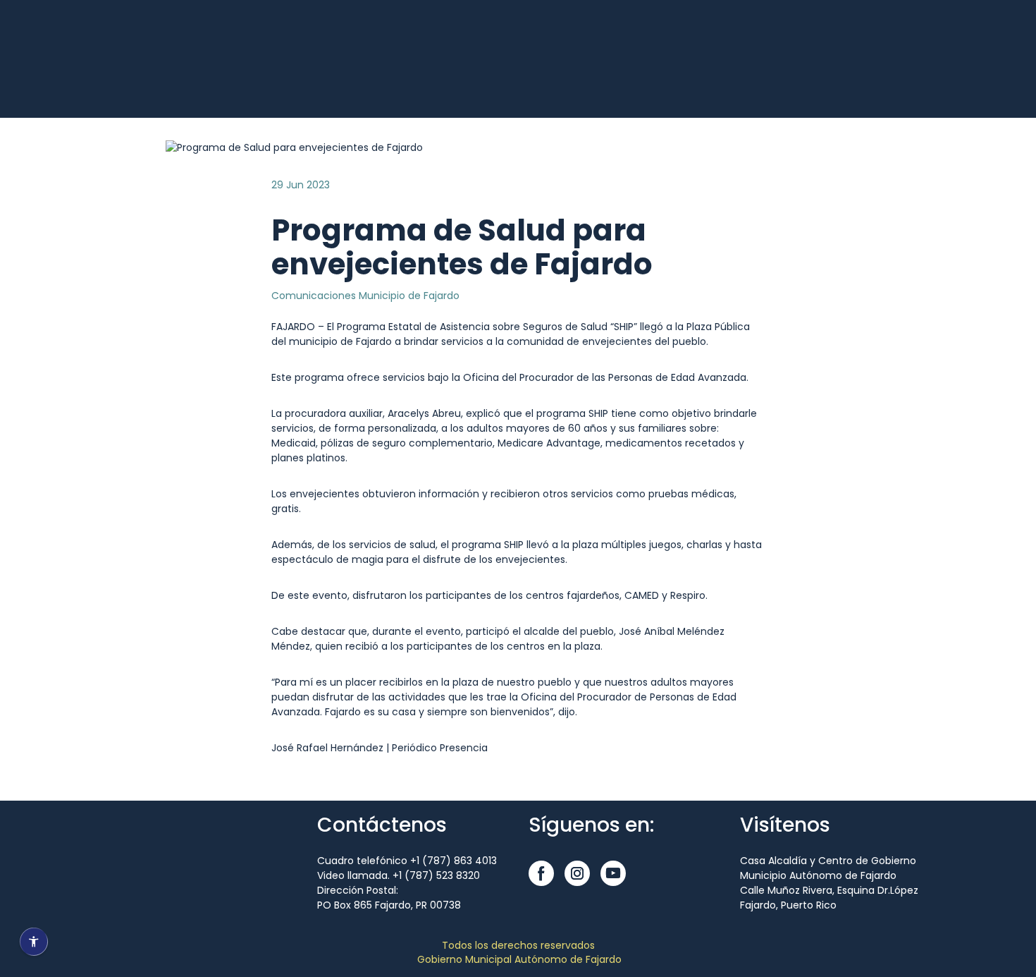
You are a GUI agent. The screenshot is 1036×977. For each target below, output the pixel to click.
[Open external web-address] (144, 75)
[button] (541, 873)
